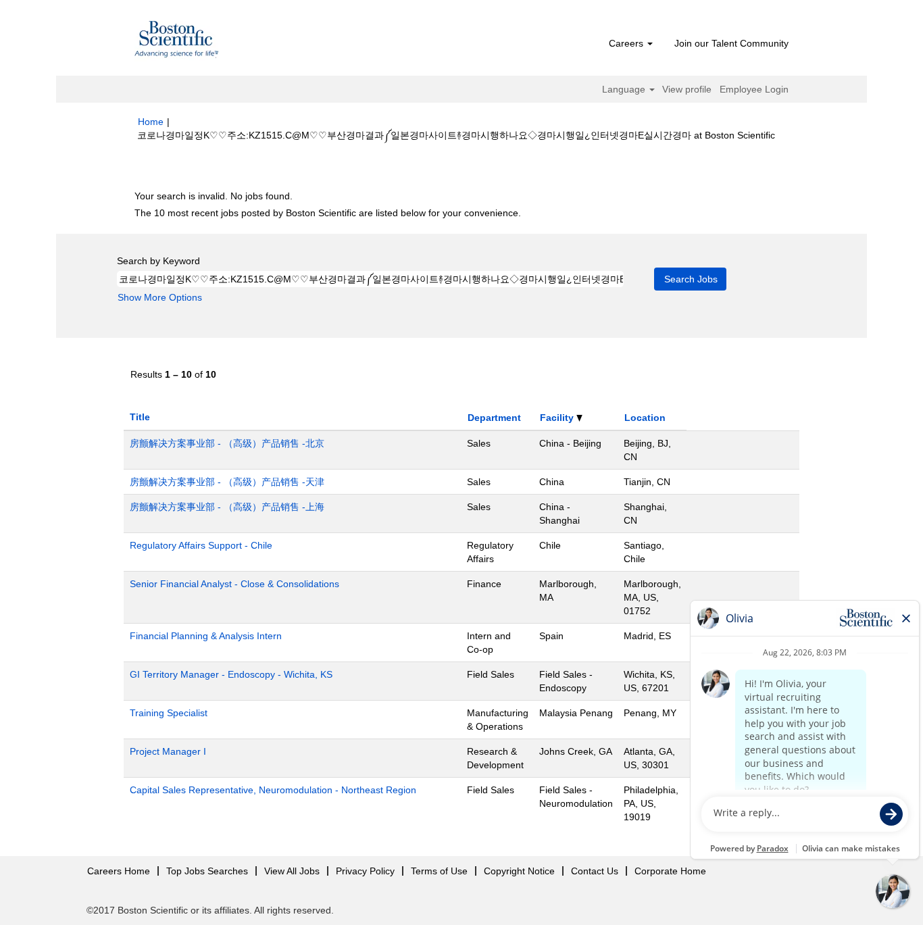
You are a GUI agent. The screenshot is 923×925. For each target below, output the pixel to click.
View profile (687, 89)
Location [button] (645, 417)
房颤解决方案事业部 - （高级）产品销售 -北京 (227, 443)
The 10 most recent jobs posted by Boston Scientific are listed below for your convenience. (327, 212)
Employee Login (754, 89)
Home (151, 121)
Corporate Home (670, 871)
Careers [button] (627, 43)
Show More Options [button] (160, 297)
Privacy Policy (365, 871)
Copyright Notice (519, 871)
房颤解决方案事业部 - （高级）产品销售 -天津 (227, 481)
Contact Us (594, 871)
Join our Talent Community (731, 43)
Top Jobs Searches (207, 871)
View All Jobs (292, 871)
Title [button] (140, 416)
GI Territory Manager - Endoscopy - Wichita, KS (231, 674)
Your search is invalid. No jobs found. (213, 196)
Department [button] (494, 417)
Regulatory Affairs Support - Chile (201, 545)
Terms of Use (439, 871)
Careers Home (118, 871)
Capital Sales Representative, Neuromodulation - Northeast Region (273, 789)
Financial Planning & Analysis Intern (206, 635)
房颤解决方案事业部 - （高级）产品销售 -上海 (227, 506)
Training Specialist (168, 712)
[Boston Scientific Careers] (177, 41)
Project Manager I (168, 751)
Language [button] (625, 89)
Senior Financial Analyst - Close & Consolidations (234, 583)
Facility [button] (558, 417)
